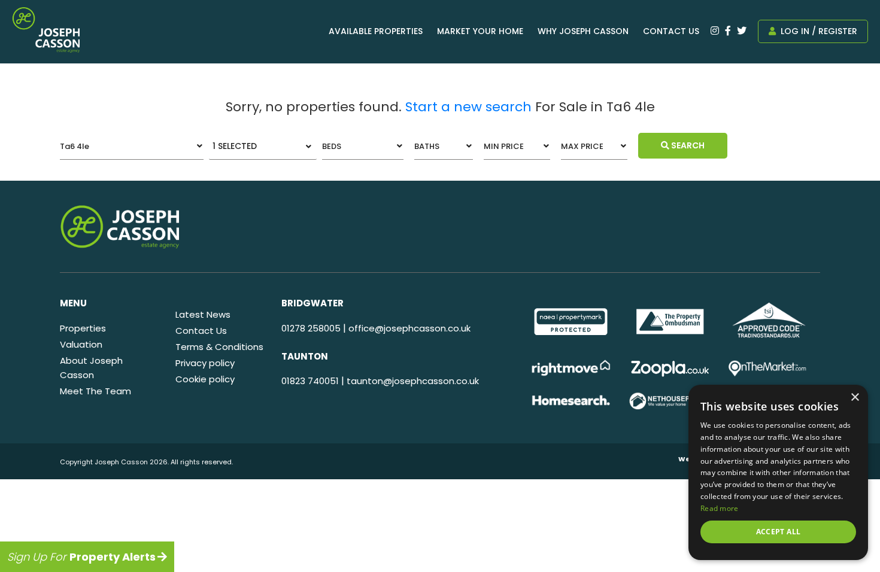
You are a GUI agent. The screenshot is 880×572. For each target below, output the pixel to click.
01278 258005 (311, 328)
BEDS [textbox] (331, 146)
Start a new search (468, 107)
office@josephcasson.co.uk (409, 328)
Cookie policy (205, 379)
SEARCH (687, 145)
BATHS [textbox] (426, 146)
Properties (83, 328)
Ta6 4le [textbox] (74, 146)
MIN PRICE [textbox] (504, 146)
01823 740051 (310, 381)
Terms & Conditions (219, 346)
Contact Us (671, 31)
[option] (570, 321)
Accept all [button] (778, 532)
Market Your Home (480, 31)
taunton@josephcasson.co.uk (413, 381)
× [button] (854, 397)
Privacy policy (205, 363)
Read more (719, 508)
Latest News (202, 314)
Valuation (81, 344)
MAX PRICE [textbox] (582, 146)
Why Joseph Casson (583, 31)
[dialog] (778, 472)
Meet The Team (95, 391)
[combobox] (132, 146)
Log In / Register (817, 31)
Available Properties (376, 31)
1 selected (235, 146)
